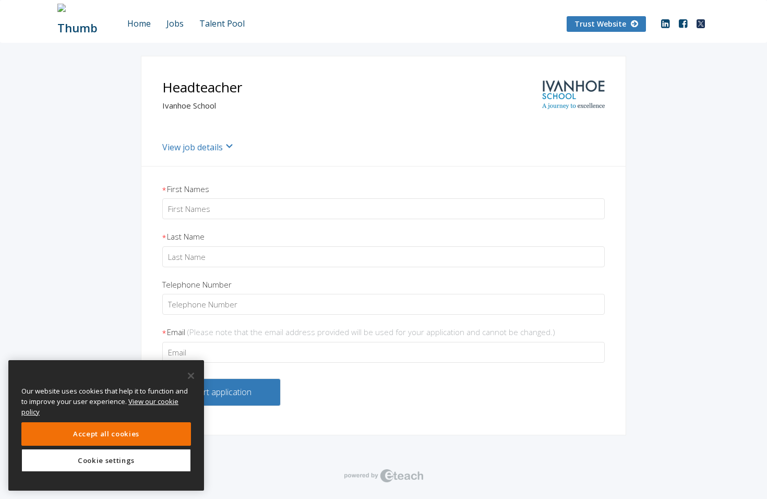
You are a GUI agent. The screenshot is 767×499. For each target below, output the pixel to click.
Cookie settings (106, 460)
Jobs (175, 23)
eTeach (383, 475)
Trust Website (601, 24)
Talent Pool (222, 23)
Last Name (183, 237)
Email (358, 332)
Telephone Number (197, 284)
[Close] (190, 375)
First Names (185, 189)
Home (139, 23)
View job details (192, 147)
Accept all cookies (106, 433)
